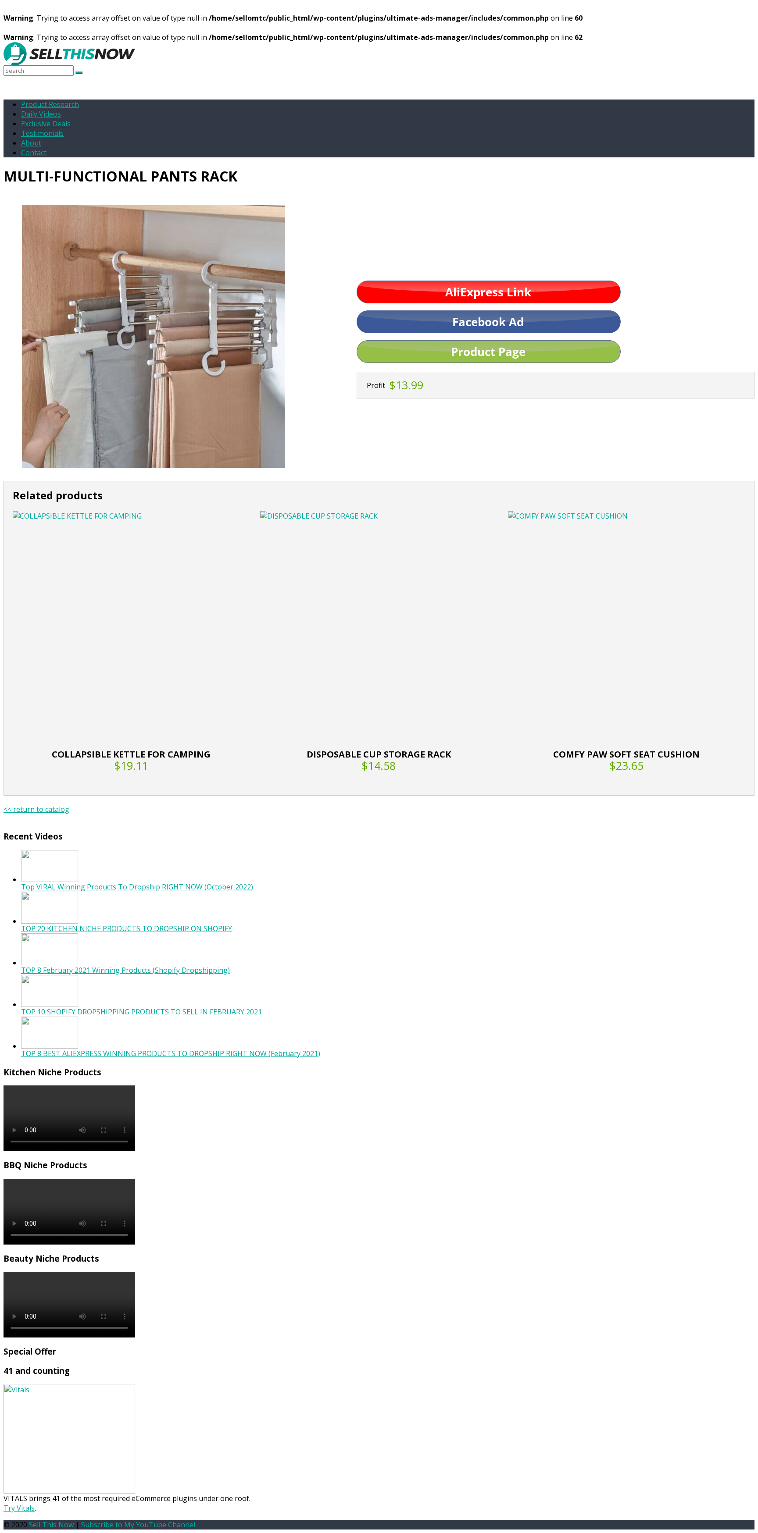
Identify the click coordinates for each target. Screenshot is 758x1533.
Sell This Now (51, 1524)
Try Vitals (19, 1508)
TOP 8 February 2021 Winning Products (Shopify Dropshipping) (125, 970)
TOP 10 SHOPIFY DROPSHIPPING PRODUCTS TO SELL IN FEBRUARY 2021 (141, 1012)
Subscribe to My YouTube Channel (138, 1524)
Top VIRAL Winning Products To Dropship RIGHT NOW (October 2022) (137, 887)
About (31, 143)
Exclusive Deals (46, 123)
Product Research (50, 104)
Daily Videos (41, 114)
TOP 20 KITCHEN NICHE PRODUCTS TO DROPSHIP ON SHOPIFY (126, 928)
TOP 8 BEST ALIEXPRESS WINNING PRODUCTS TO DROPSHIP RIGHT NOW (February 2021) (170, 1053)
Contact (33, 152)
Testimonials (42, 133)
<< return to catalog (36, 809)
